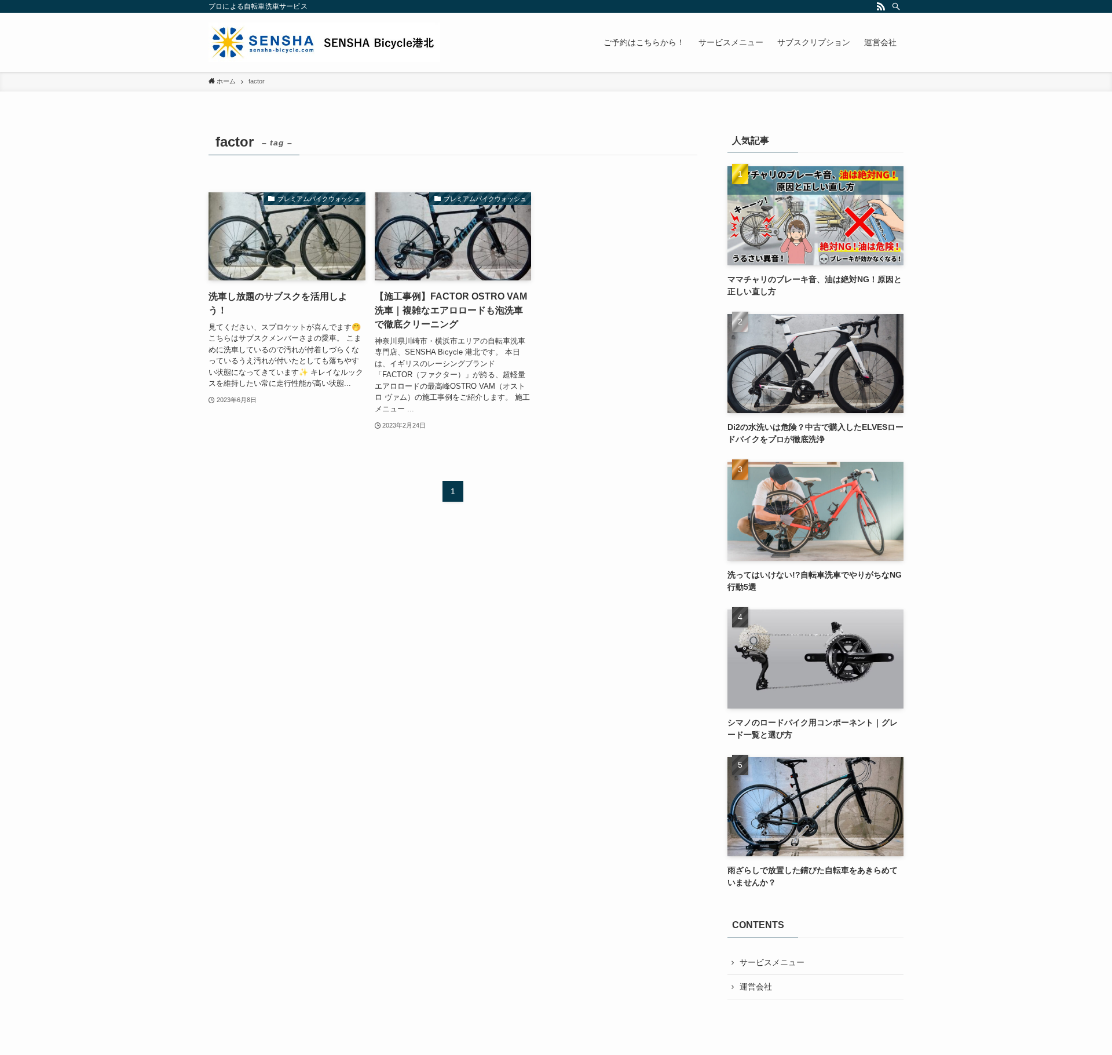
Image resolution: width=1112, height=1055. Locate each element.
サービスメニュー (772, 962)
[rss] (880, 6)
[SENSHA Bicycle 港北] (324, 42)
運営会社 (756, 986)
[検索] (896, 6)
